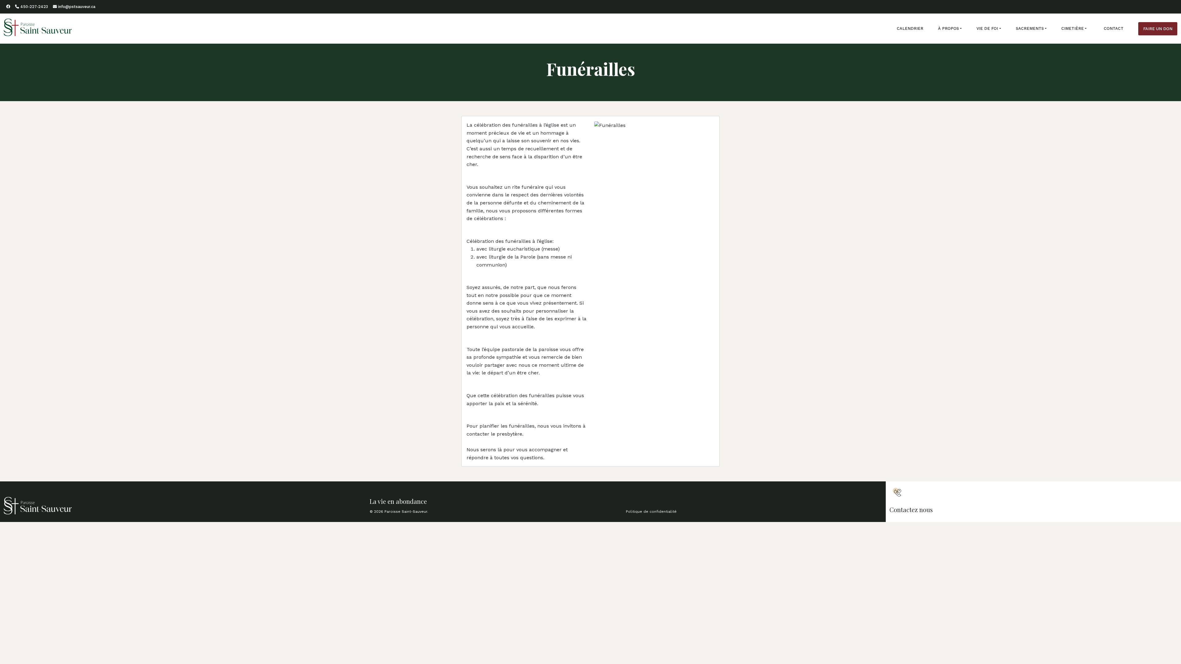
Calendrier (910, 28)
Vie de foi (987, 28)
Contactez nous (911, 509)
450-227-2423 (33, 6)
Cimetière (1072, 28)
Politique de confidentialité (651, 511)
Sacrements (1030, 28)
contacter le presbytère (494, 434)
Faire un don (1157, 28)
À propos (948, 28)
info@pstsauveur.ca (76, 6)
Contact (1113, 28)
